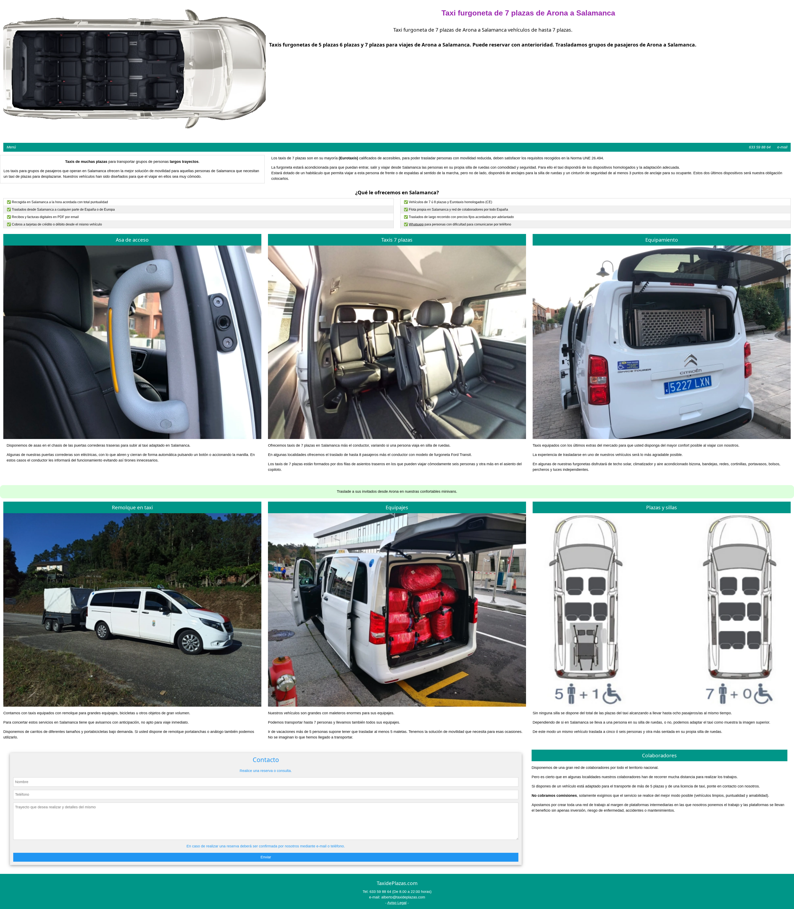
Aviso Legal (397, 903)
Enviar (266, 857)
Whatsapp (416, 224)
